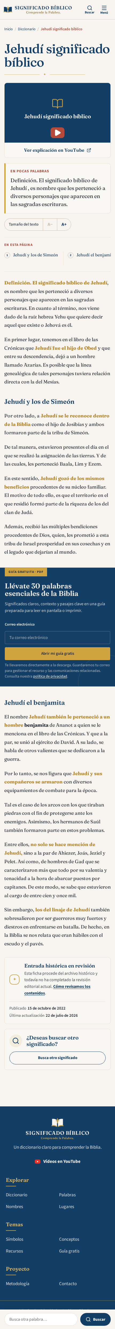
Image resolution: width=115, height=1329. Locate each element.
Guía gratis (69, 1251)
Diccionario (27, 29)
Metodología (17, 1284)
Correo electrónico (20, 624)
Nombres (14, 1207)
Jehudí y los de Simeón (35, 254)
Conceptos (69, 1239)
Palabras (67, 1195)
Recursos (14, 1251)
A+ (64, 224)
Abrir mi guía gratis (57, 653)
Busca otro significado (57, 1058)
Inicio (8, 29)
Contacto (68, 1284)
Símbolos (14, 1239)
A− (50, 224)
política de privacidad (50, 676)
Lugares (66, 1207)
